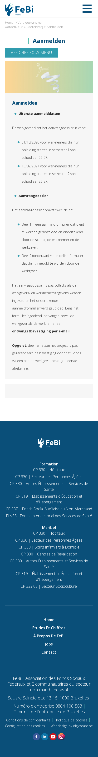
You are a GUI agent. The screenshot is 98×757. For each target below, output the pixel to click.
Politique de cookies (71, 720)
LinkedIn (44, 736)
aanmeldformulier (55, 224)
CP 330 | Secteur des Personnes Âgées (49, 476)
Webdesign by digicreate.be (72, 726)
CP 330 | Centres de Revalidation (49, 554)
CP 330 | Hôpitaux (49, 469)
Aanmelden (55, 27)
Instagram (61, 736)
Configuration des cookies (25, 726)
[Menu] (87, 8)
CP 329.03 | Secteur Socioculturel (49, 586)
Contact (48, 652)
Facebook (36, 736)
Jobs (49, 644)
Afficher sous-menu (31, 52)
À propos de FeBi (48, 636)
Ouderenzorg (33, 27)
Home (9, 22)
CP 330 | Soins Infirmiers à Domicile (49, 547)
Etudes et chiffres (48, 627)
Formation (49, 464)
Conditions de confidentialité (28, 720)
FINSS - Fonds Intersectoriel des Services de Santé (49, 515)
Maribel (49, 527)
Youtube (53, 736)
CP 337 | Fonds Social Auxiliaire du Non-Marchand (49, 509)
